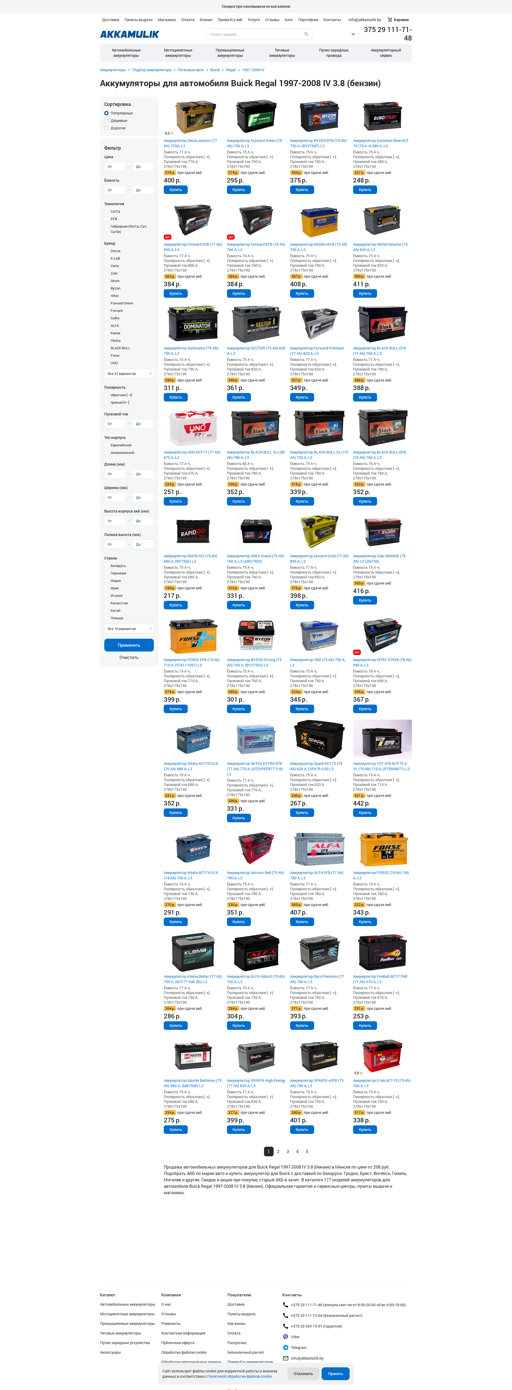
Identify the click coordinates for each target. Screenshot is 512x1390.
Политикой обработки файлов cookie (239, 1376)
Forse (115, 355)
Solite (115, 318)
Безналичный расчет (245, 1352)
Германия (118, 573)
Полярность (115, 387)
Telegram (298, 1347)
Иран (115, 588)
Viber (295, 1336)
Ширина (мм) (116, 487)
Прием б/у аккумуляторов (250, 1361)
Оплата (187, 19)
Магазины (167, 19)
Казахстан (119, 603)
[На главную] (129, 34)
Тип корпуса (115, 437)
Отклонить (303, 1373)
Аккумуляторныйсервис (386, 52)
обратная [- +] (121, 394)
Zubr (114, 273)
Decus (116, 250)
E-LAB (115, 258)
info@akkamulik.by (307, 1358)
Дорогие (118, 127)
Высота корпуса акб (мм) (126, 511)
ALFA (115, 325)
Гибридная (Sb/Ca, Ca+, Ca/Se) (129, 229)
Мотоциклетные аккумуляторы (178, 52)
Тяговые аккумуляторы (120, 1333)
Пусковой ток (116, 413)
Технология (114, 203)
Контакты (332, 19)
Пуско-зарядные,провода (334, 52)
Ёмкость (111, 180)
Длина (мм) (114, 464)
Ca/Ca (115, 211)
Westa (116, 340)
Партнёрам (308, 19)
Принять (335, 1373)
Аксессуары (110, 1352)
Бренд (109, 243)
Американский (122, 452)
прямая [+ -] (120, 402)
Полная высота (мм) (122, 534)
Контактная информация (183, 1333)
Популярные (122, 113)
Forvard (116, 310)
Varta (115, 265)
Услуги (254, 19)
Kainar (115, 333)
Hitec (115, 295)
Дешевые (119, 120)
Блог (289, 19)
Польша (117, 617)
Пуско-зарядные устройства (125, 1342)
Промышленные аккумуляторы (230, 52)
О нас (166, 1304)
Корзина (401, 19)
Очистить (129, 657)
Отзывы (272, 19)
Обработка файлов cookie (183, 1352)
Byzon (115, 288)
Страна (110, 558)
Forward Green (122, 303)
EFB (114, 218)
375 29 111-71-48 (388, 33)
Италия (116, 595)
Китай (115, 610)
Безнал (206, 19)
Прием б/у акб (230, 19)
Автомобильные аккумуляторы (126, 52)
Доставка (110, 19)
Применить (129, 645)
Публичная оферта (177, 1342)
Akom (115, 280)
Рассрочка (236, 1342)
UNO (114, 362)
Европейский (121, 445)
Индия (116, 580)
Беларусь (118, 565)
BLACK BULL (120, 347)
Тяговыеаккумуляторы (282, 52)
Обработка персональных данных (191, 1361)
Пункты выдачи (139, 19)
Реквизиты (171, 1323)
